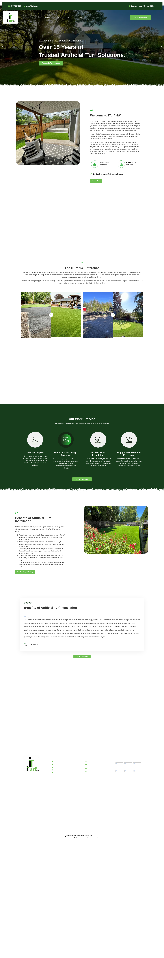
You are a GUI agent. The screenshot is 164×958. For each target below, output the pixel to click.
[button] (2, 46)
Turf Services (63, 17)
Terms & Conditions (122, 825)
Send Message (10, 741)
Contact (96, 17)
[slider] (51, 314)
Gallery (82, 17)
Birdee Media (83, 825)
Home (47, 17)
